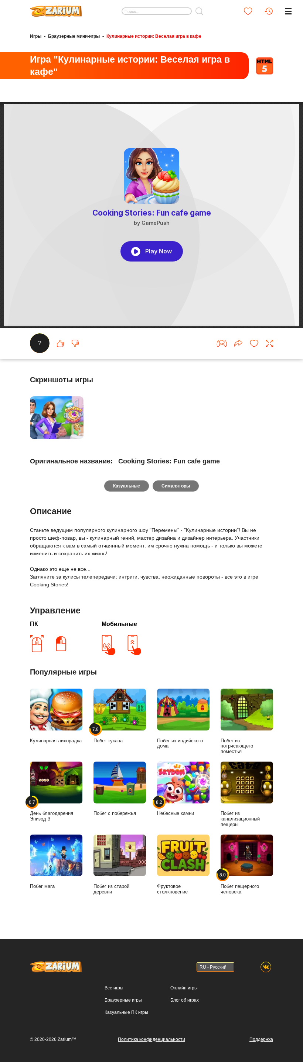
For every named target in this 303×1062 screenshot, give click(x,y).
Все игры (114, 988)
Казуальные (126, 486)
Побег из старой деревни (111, 889)
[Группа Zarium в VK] (266, 967)
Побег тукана (108, 734)
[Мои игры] (248, 11)
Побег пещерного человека (240, 883)
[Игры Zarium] (56, 8)
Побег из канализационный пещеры (240, 818)
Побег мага (42, 886)
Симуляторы (175, 486)
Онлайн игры (184, 988)
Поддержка (261, 1039)
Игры (35, 36)
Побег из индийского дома (180, 743)
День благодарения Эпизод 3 (51, 810)
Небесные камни (175, 807)
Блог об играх (184, 1000)
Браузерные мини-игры (74, 36)
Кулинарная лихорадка (56, 740)
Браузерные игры (123, 1000)
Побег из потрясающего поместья (237, 746)
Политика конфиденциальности (151, 1039)
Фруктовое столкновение (172, 889)
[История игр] (268, 11)
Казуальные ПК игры (126, 1012)
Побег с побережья (114, 813)
